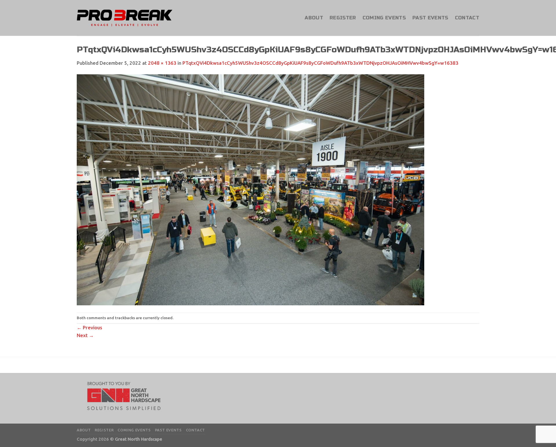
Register (343, 18)
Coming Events (384, 18)
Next (85, 335)
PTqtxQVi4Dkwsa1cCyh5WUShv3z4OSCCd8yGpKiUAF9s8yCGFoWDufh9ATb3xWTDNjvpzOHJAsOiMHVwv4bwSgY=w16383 (320, 63)
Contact (467, 18)
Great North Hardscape (138, 439)
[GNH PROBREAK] (124, 18)
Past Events (430, 18)
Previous (89, 327)
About (314, 18)
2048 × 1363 (162, 63)
